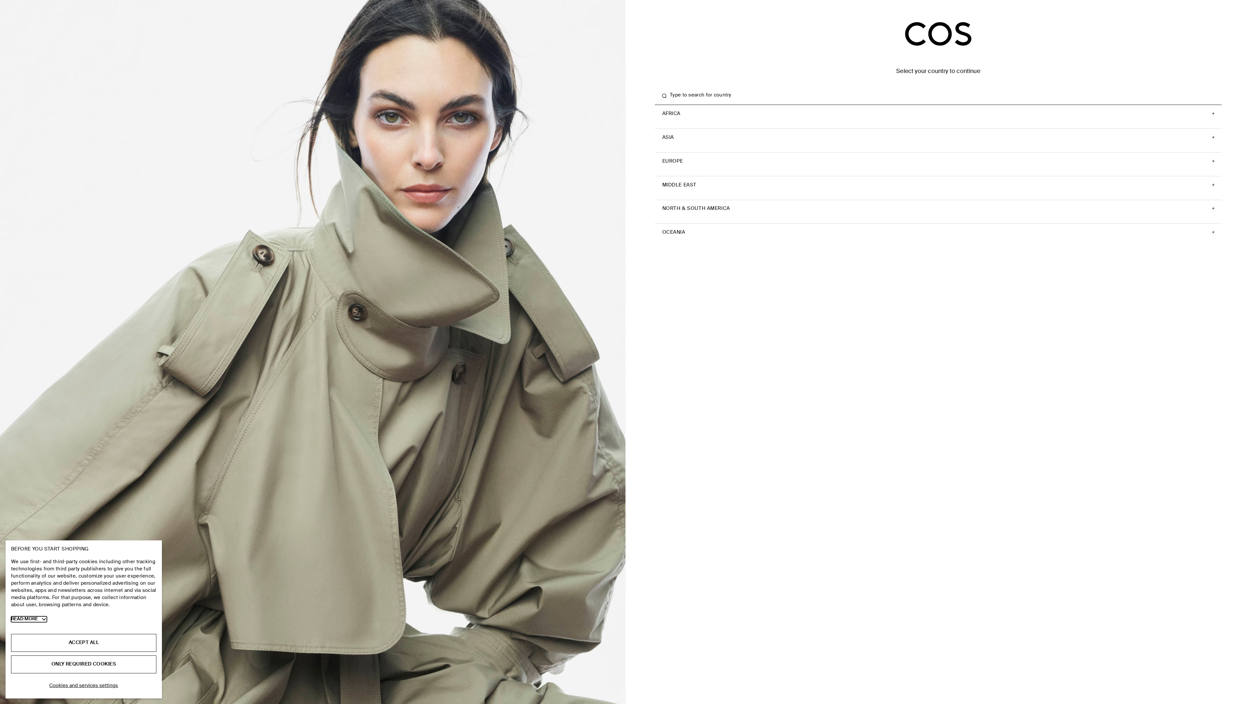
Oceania (673, 232)
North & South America (696, 208)
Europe (672, 161)
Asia (668, 137)
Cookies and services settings (83, 685)
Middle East (679, 185)
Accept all (84, 642)
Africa (671, 113)
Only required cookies (83, 664)
